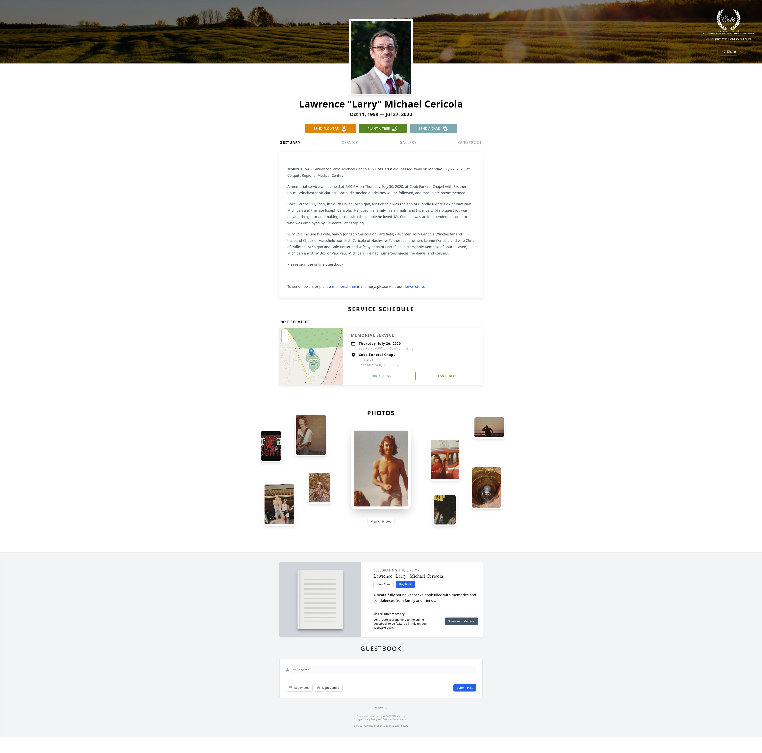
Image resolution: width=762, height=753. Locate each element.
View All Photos (381, 521)
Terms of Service (392, 719)
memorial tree (344, 286)
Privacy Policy (369, 719)
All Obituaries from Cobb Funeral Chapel (728, 39)
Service (350, 142)
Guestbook (470, 142)
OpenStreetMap (385, 725)
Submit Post (465, 688)
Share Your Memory (461, 621)
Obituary (289, 142)
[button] (311, 352)
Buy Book (405, 584)
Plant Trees (446, 376)
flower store (414, 286)
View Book (383, 584)
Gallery (408, 142)
